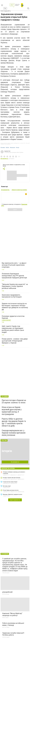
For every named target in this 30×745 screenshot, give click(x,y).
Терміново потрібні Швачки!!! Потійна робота (13, 634)
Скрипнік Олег (7, 151)
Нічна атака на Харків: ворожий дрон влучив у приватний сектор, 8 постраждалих (11, 410)
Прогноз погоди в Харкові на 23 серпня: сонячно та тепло (14, 401)
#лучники (3, 147)
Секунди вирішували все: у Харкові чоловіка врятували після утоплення (13, 432)
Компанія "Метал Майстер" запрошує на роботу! (12, 614)
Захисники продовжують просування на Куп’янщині (12, 296)
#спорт (17, 147)
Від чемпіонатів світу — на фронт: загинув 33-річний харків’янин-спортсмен (14, 265)
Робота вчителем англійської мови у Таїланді (13, 624)
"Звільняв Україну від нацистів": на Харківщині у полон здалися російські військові (15, 286)
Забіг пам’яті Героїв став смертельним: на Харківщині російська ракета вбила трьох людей (13, 329)
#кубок (7, 147)
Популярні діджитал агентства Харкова (13, 317)
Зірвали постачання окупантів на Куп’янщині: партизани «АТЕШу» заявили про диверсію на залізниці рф (15, 307)
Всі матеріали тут (15, 462)
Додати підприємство (15, 500)
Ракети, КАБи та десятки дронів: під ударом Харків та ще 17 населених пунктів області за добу (14, 422)
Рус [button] (5, 8)
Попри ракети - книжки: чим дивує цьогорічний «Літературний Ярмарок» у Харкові (15, 341)
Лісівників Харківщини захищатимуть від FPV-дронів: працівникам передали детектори (14, 276)
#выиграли (12, 147)
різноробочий (7, 592)
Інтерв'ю (7, 451)
